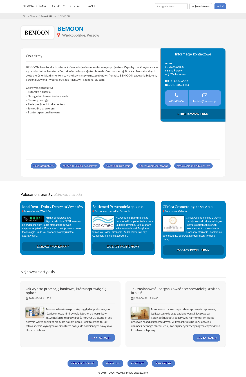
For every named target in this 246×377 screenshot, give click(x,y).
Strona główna (34, 6)
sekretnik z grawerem (118, 165)
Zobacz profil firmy (53, 246)
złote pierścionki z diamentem (193, 165)
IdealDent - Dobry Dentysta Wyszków (52, 206)
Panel (92, 6)
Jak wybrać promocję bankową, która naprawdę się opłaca (66, 290)
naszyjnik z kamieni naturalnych (80, 165)
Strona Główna (30, 16)
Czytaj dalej (101, 337)
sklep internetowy (43, 165)
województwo (200, 6)
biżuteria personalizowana (153, 165)
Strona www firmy (193, 114)
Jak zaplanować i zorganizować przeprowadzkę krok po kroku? (175, 290)
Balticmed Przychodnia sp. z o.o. (118, 206)
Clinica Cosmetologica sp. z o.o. (188, 206)
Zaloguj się (163, 363)
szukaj (220, 6)
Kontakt (76, 6)
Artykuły (58, 6)
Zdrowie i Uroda (48, 16)
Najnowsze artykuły (37, 271)
